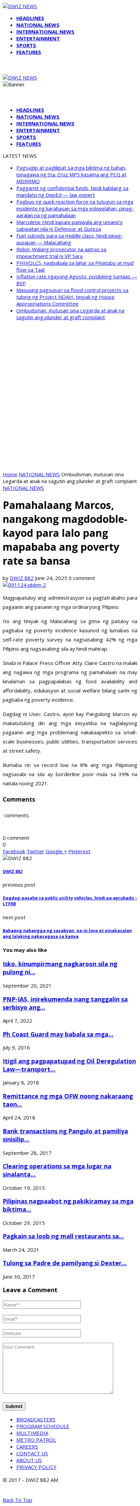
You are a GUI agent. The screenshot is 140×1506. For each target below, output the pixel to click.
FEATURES (28, 52)
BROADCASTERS (35, 1419)
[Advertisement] (70, 396)
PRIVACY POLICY (36, 1467)
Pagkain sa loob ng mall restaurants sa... (63, 1236)
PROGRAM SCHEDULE (42, 1426)
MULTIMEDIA (32, 1433)
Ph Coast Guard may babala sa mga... (58, 1034)
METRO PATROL (36, 1439)
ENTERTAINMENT (38, 38)
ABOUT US (29, 1460)
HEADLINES (30, 18)
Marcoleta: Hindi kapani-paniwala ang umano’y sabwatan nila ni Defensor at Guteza (69, 225)
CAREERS (27, 1446)
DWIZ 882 (22, 578)
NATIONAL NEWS (37, 24)
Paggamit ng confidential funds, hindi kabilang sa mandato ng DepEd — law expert (72, 191)
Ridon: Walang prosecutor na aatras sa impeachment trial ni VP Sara (61, 252)
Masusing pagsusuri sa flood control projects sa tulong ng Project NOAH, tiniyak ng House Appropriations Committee (72, 297)
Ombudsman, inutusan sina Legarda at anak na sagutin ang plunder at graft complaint (70, 314)
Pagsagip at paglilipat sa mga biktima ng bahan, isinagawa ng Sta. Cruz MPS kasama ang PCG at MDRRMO (71, 174)
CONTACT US (32, 1453)
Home (10, 474)
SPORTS (26, 45)
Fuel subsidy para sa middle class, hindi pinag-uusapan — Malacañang (69, 239)
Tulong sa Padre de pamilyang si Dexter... (65, 1263)
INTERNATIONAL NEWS (45, 31)
